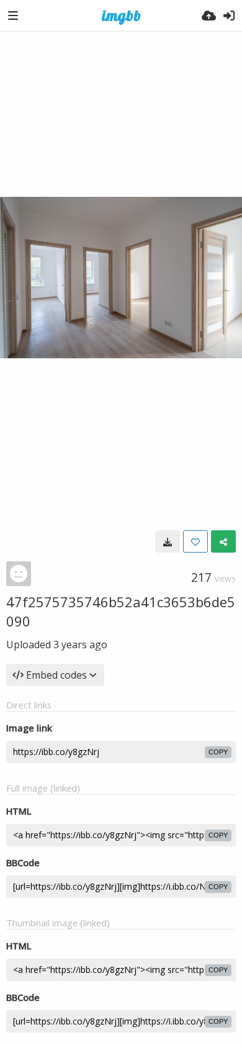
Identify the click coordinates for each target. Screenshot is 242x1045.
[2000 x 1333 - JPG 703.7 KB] (167, 541)
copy (218, 752)
